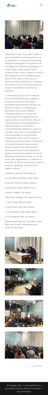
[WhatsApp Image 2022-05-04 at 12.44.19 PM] (24, 358)
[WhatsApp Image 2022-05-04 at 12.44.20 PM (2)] (24, 295)
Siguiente (37, 366)
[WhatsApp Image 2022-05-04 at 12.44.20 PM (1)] (24, 326)
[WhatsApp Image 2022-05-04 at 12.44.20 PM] (24, 263)
